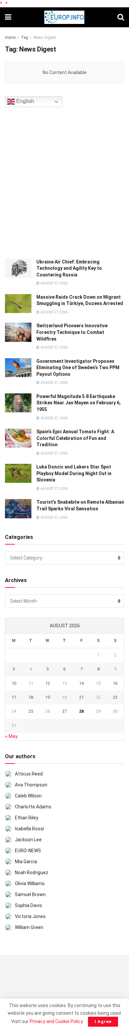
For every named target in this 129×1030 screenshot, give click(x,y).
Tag (24, 37)
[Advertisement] (64, 182)
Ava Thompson (31, 784)
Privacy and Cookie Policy (56, 1021)
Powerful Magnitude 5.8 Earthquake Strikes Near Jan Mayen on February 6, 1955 (78, 403)
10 (14, 683)
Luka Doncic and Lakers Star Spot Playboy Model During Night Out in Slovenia (73, 473)
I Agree (103, 1021)
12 (47, 683)
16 (115, 683)
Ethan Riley (26, 817)
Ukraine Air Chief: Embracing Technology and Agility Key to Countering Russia (69, 268)
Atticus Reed (29, 773)
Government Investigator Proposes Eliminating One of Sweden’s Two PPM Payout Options (77, 368)
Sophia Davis (28, 905)
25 (30, 711)
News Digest (44, 37)
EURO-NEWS (28, 850)
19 (47, 697)
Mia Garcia (26, 861)
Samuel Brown (30, 894)
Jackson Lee (28, 839)
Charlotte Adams (33, 806)
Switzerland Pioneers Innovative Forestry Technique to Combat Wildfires (72, 332)
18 (30, 697)
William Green (29, 927)
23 (115, 697)
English (24, 101)
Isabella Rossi (29, 828)
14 (81, 683)
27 (64, 711)
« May (11, 736)
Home (10, 37)
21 (81, 697)
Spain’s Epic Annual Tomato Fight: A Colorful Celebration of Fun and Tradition (75, 438)
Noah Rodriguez (31, 872)
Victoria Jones (30, 916)
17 (14, 697)
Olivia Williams (30, 883)
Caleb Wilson (28, 795)
